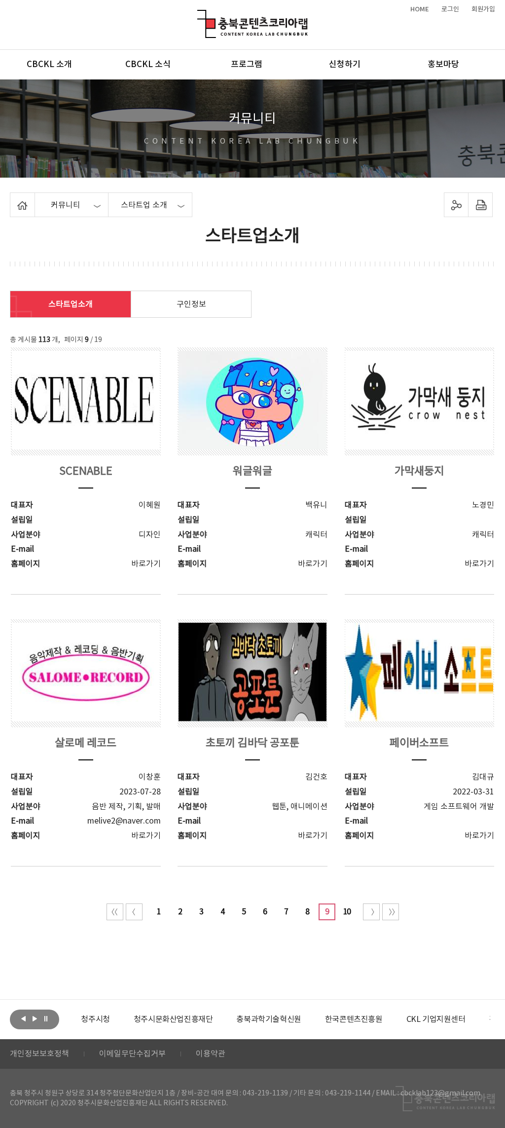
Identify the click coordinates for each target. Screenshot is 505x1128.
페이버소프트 (419, 743)
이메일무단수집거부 (132, 1054)
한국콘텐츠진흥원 (354, 1019)
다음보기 (34, 1018)
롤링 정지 (46, 1018)
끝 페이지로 (390, 911)
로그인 (450, 9)
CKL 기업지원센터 (436, 1019)
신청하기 (345, 65)
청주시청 (95, 1019)
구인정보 (191, 304)
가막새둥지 (419, 471)
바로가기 (146, 564)
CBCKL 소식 (148, 65)
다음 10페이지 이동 (371, 911)
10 (346, 911)
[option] (95, 1019)
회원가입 (483, 9)
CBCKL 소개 (49, 65)
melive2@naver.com (124, 821)
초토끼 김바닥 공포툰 (252, 743)
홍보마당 (443, 65)
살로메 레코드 (85, 743)
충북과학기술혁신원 (268, 1019)
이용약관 (210, 1054)
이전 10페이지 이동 (134, 911)
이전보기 (23, 1018)
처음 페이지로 (115, 911)
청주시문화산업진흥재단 (173, 1019)
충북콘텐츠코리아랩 (199, 15)
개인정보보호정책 (39, 1054)
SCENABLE (85, 471)
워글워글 (252, 471)
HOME (419, 9)
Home (12, 198)
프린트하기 (480, 205)
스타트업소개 (70, 304)
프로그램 (246, 65)
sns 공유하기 (456, 205)
